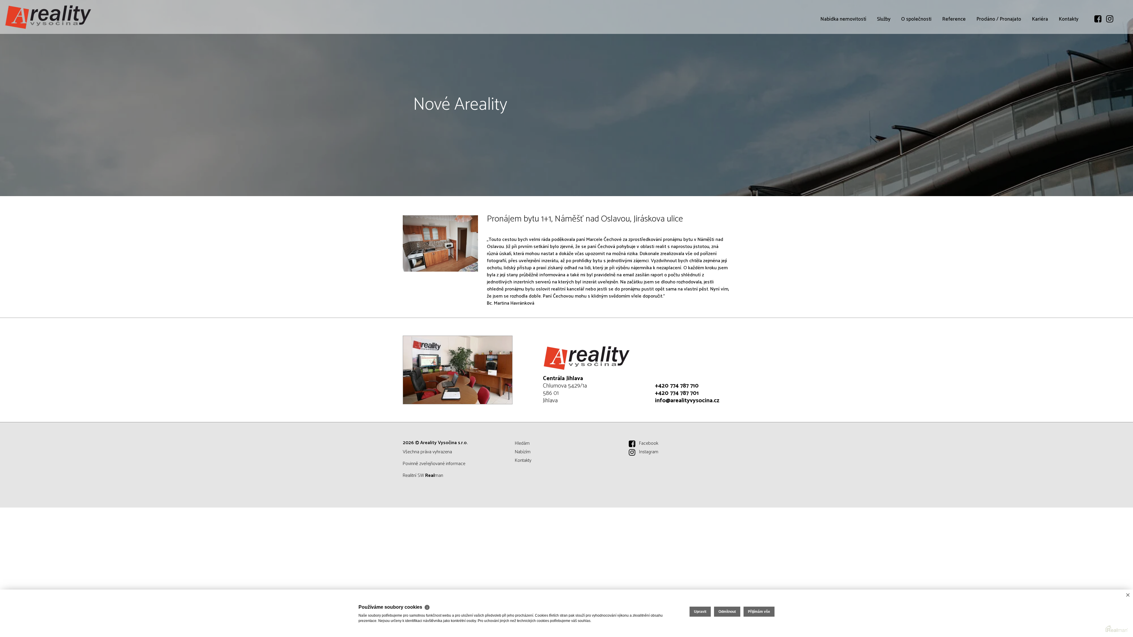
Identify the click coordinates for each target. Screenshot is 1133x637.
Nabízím (523, 452)
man (434, 476)
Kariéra (1040, 19)
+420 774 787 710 (677, 386)
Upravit (700, 612)
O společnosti (916, 19)
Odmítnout (727, 612)
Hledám (522, 443)
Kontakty (1068, 19)
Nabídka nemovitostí (843, 19)
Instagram (648, 452)
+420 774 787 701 (677, 393)
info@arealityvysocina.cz (687, 400)
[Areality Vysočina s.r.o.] (48, 16)
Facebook (648, 443)
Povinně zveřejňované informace (434, 464)
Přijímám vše (759, 612)
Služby (883, 19)
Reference (954, 19)
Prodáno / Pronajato (998, 19)
